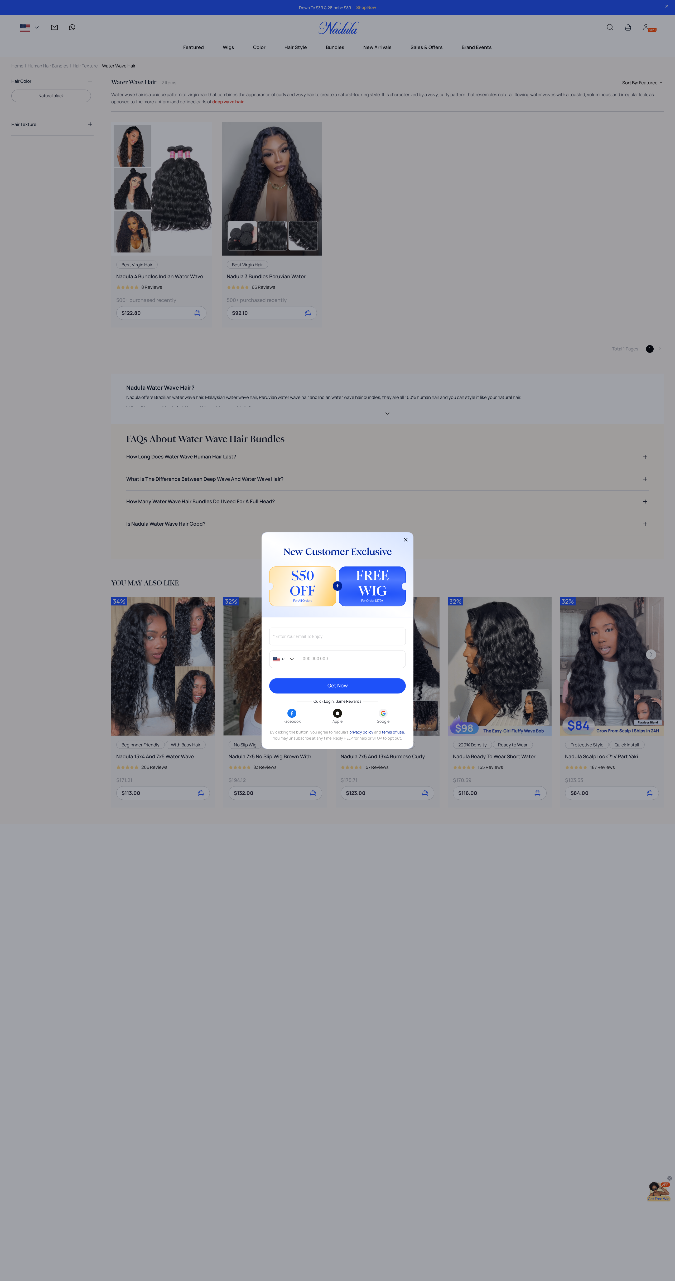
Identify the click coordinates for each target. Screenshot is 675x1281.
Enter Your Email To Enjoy (297, 636)
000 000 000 (315, 659)
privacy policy (361, 732)
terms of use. (393, 732)
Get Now (337, 685)
